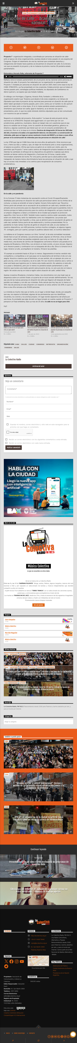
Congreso (40, 344)
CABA (24, 13)
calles (24, 344)
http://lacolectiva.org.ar (38, 936)
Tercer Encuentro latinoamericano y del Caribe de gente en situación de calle (37, 330)
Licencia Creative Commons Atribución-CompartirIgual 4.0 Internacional (14, 1013)
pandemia (8, 347)
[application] (38, 77)
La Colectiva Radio (32, 31)
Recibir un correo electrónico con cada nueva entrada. (29, 443)
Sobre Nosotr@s (19, 1033)
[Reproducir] (6, 77)
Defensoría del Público (60, 966)
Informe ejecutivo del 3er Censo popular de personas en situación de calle (61, 330)
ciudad (31, 344)
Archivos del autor (39, 366)
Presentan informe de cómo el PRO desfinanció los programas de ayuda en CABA (39, 863)
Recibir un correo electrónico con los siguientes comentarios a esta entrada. (38, 439)
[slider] (69, 76)
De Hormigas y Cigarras (36, 13)
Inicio (8, 1033)
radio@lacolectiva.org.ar (39, 943)
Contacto (32, 1033)
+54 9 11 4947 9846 (38, 939)
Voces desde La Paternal (45, 667)
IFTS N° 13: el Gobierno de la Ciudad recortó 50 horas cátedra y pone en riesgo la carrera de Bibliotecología (38, 688)
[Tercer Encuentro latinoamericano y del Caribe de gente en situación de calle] (38, 320)
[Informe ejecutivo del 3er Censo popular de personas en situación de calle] (61, 320)
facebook (8, 931)
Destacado (50, 13)
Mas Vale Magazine (11, 633)
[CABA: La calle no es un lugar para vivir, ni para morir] (14, 320)
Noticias (22, 654)
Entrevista (50, 344)
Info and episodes (38, 605)
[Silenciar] (65, 77)
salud (16, 347)
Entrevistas (23, 667)
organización (62, 344)
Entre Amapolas (10, 620)
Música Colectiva (10, 626)
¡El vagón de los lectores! (38, 658)
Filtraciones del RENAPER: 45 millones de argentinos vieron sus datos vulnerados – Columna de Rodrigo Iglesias (39, 890)
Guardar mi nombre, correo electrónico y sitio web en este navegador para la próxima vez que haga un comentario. (39, 424)
